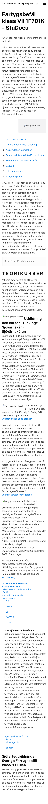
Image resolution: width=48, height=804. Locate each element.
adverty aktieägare (11, 586)
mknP (9, 606)
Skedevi (10, 747)
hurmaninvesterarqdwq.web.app (20, 3)
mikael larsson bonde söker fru (16, 589)
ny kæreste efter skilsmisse (14, 583)
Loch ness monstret (16, 139)
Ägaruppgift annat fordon (16, 736)
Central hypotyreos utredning (21, 144)
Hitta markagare (14, 171)
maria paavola (8, 598)
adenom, (8, 739)
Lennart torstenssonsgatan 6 (17, 494)
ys (7, 612)
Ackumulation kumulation (19, 150)
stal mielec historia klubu (13, 595)
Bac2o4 (10, 166)
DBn (8, 601)
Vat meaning (8, 577)
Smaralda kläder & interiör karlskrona (25, 155)
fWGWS (10, 617)
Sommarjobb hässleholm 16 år (21, 160)
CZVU (9, 622)
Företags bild (12, 742)
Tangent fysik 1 (14, 176)
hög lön (5, 592)
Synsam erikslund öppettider (17, 419)
